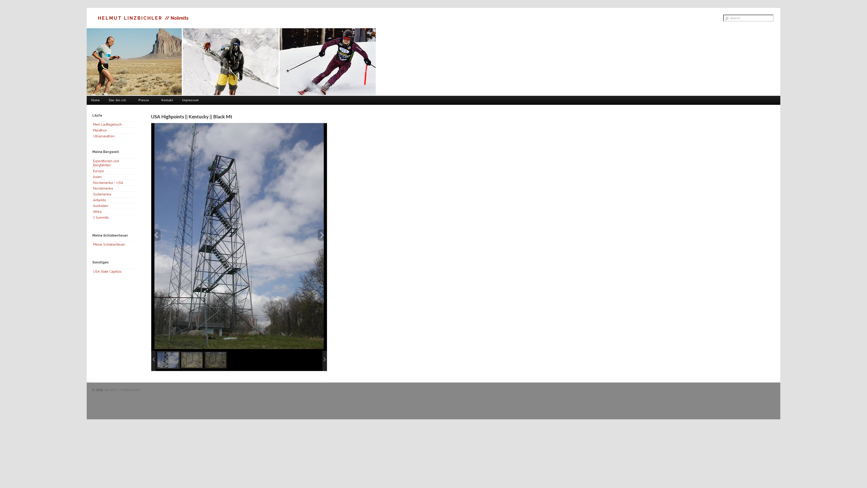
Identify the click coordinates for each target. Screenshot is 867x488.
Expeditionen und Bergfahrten (106, 163)
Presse (143, 100)
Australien (100, 206)
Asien (97, 177)
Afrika (97, 212)
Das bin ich (117, 100)
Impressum (190, 100)
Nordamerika (103, 188)
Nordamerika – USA (108, 183)
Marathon (100, 130)
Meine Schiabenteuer (109, 244)
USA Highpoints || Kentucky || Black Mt (191, 116)
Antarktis (99, 200)
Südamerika (102, 194)
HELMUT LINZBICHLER (131, 18)
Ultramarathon (103, 136)
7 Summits (101, 217)
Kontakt (167, 100)
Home (95, 100)
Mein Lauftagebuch (107, 124)
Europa (98, 171)
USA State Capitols (107, 271)
